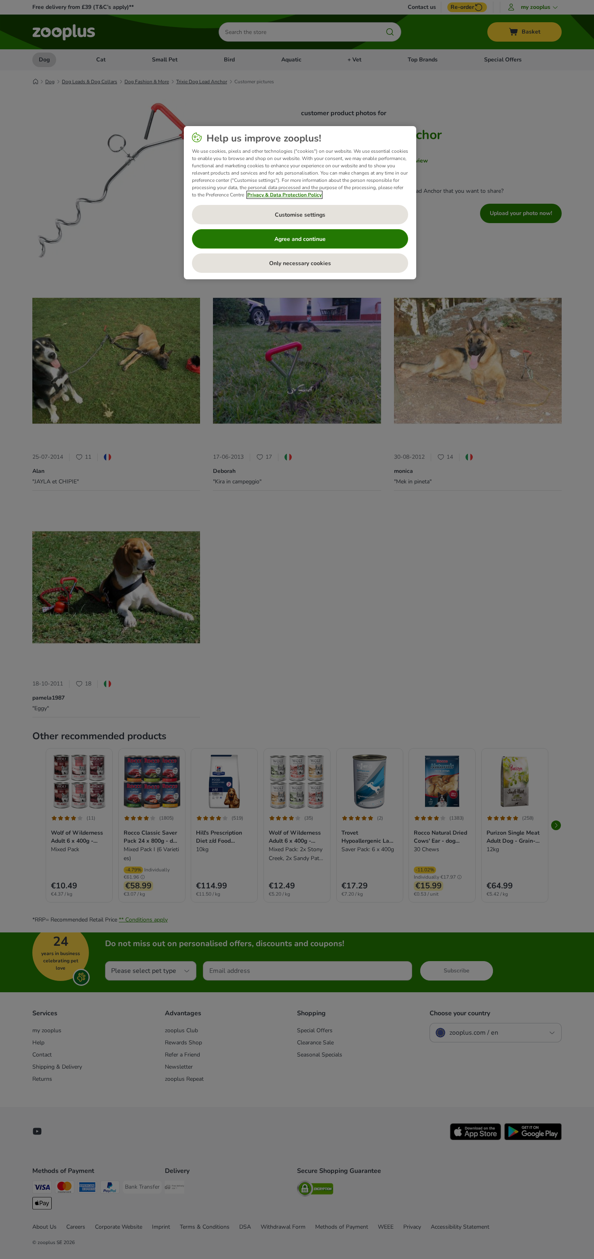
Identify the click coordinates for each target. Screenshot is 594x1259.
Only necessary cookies (300, 263)
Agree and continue (300, 239)
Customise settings (300, 215)
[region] (300, 203)
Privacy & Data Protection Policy (284, 195)
